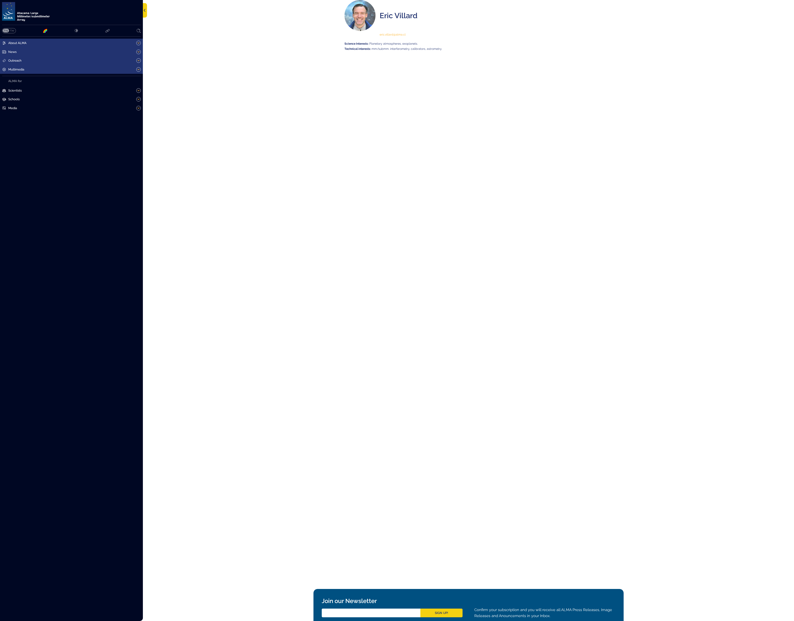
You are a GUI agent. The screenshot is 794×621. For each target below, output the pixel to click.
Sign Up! (441, 613)
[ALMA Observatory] (71, 11)
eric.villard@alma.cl (393, 34)
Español (12, 30)
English (6, 30)
